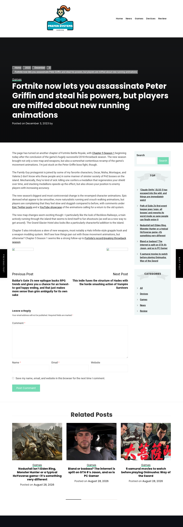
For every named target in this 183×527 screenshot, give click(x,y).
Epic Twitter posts (22, 207)
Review (162, 18)
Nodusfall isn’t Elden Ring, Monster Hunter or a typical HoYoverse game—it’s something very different (37, 474)
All (141, 288)
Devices (150, 18)
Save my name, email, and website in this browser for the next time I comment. (60, 378)
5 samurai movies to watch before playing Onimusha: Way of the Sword (154, 257)
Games (139, 18)
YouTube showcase (51, 207)
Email (55, 362)
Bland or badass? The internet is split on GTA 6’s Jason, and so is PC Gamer (154, 245)
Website (95, 362)
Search (141, 155)
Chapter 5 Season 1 (103, 153)
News (129, 18)
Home (119, 18)
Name (16, 362)
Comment (18, 323)
